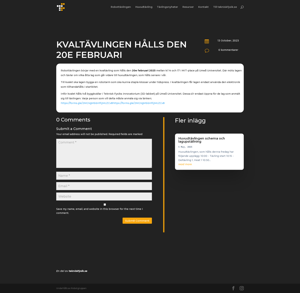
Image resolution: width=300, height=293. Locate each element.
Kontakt (203, 7)
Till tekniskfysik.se (225, 7)
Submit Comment (137, 220)
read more (185, 164)
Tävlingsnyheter (167, 7)
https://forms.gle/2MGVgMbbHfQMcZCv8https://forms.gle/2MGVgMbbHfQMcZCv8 (113, 103)
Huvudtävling (143, 7)
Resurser (188, 7)
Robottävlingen (121, 7)
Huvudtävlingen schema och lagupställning (201, 140)
